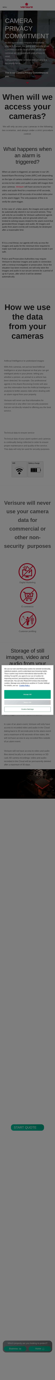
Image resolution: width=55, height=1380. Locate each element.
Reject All (27, 702)
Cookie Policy (24, 685)
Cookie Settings (27, 709)
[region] (27, 690)
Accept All (27, 694)
